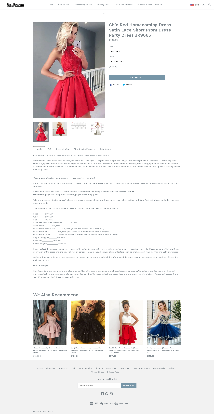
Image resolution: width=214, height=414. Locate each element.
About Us (50, 368)
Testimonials (159, 368)
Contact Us (63, 368)
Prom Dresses (65, 5)
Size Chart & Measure (84, 149)
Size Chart (125, 368)
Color (111, 56)
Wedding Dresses (105, 5)
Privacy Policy (113, 372)
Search (39, 368)
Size (111, 46)
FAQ (49, 149)
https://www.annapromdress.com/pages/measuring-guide (70, 194)
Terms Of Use (97, 372)
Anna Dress (159, 5)
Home (52, 5)
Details (39, 149)
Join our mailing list (107, 379)
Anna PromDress (46, 411)
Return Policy (62, 149)
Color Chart (105, 149)
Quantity (113, 66)
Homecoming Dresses (84, 5)
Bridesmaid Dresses (124, 5)
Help (74, 368)
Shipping (99, 368)
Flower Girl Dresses (144, 5)
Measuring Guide (142, 368)
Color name (97, 183)
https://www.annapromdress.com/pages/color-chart (70, 178)
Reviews (171, 368)
